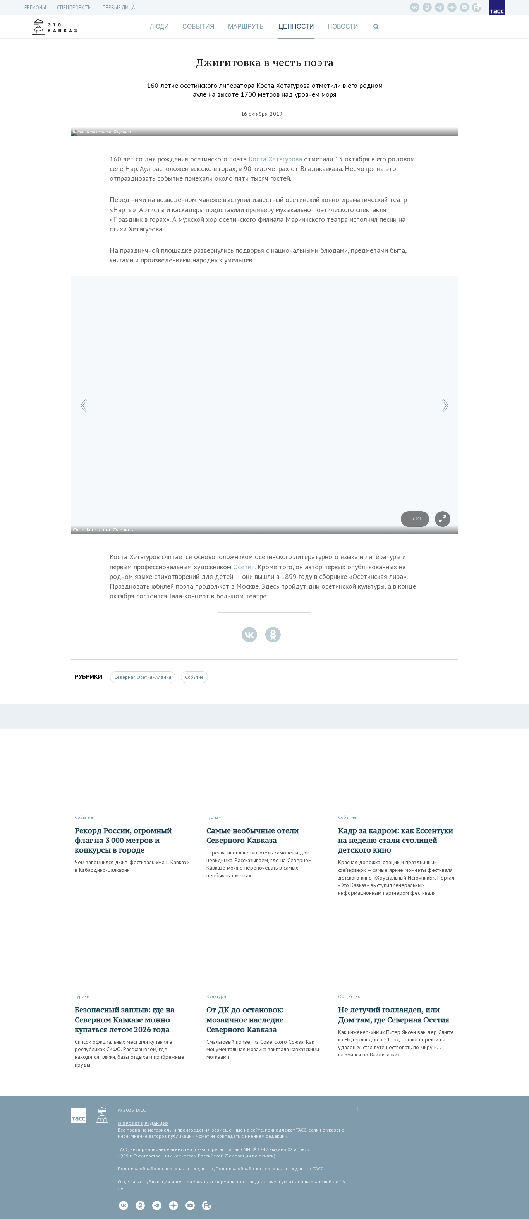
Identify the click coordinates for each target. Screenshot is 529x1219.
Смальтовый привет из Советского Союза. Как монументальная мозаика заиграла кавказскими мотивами (262, 1049)
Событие (194, 677)
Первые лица (119, 7)
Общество (349, 996)
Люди (159, 26)
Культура (216, 996)
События (198, 26)
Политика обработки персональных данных (166, 1168)
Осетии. (244, 566)
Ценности (296, 26)
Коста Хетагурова (275, 158)
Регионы (35, 7)
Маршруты (246, 26)
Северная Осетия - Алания (142, 677)
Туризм (214, 817)
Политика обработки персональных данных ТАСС (269, 1168)
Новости (343, 26)
